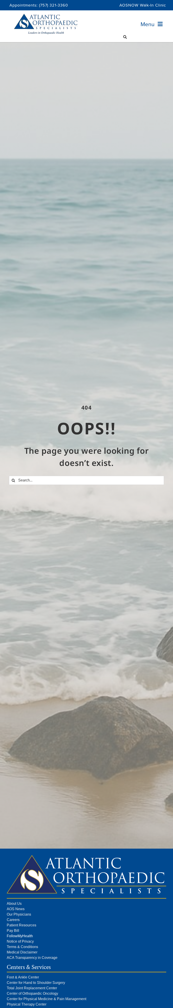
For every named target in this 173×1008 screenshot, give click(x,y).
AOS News (16, 909)
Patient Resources (21, 925)
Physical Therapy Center (26, 1004)
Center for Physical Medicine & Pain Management (46, 999)
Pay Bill (13, 930)
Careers (13, 920)
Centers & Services (29, 967)
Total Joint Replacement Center (32, 988)
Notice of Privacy (20, 941)
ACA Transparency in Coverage (32, 958)
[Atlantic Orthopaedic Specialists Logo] (46, 16)
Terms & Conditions (22, 947)
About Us (14, 903)
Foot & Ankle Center (23, 977)
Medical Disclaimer (22, 952)
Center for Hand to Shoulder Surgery (36, 983)
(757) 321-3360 (53, 5)
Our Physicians (19, 914)
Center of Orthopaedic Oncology (32, 993)
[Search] (125, 37)
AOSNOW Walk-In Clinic (142, 5)
